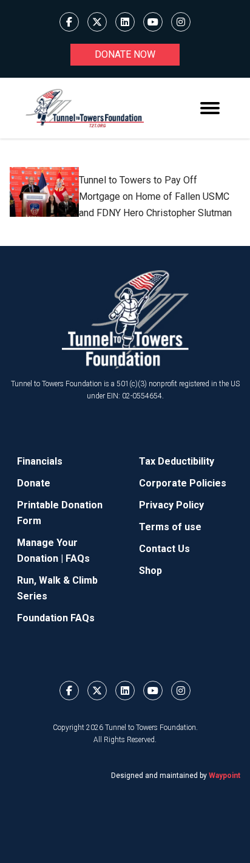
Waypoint (224, 775)
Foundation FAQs (56, 618)
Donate (33, 483)
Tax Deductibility (176, 461)
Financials (39, 461)
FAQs (78, 558)
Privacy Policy (171, 505)
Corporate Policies (182, 483)
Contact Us (164, 548)
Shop (150, 570)
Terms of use (170, 527)
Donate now (125, 54)
